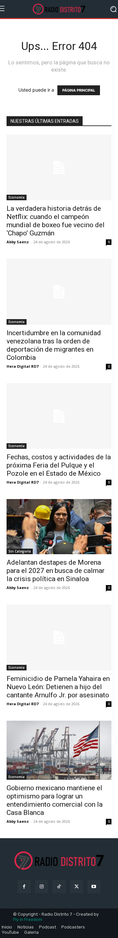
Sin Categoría (20, 551)
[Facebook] (24, 886)
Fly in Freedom (27, 919)
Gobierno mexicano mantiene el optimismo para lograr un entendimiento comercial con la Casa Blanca (55, 800)
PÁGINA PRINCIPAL (78, 90)
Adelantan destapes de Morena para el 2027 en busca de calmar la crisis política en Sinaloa (56, 570)
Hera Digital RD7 (22, 366)
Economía (17, 197)
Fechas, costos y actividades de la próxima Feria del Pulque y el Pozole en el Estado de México (59, 465)
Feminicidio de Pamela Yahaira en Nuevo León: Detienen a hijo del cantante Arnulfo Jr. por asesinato (58, 687)
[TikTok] (58, 886)
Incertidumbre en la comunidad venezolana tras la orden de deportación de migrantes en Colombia (54, 345)
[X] (76, 886)
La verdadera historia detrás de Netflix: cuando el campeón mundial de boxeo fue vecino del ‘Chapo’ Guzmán (56, 221)
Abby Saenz (18, 241)
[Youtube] (94, 886)
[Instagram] (41, 886)
